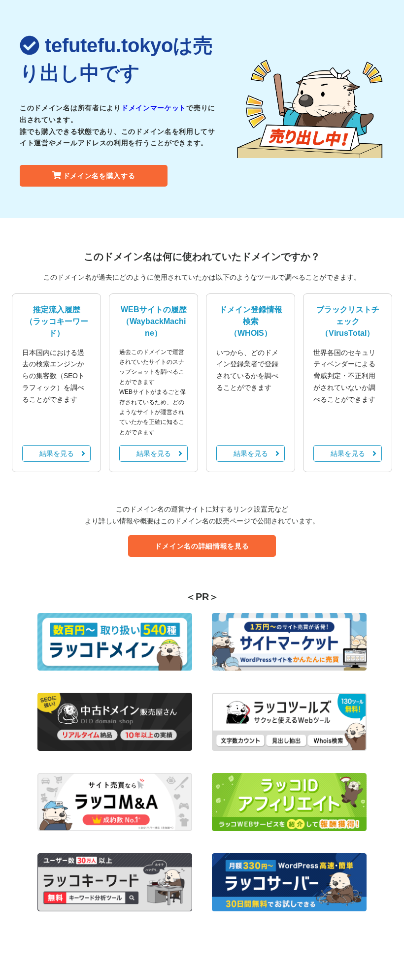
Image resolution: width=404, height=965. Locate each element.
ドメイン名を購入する (99, 176)
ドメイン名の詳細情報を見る (202, 546)
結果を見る (56, 453)
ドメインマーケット (153, 108)
